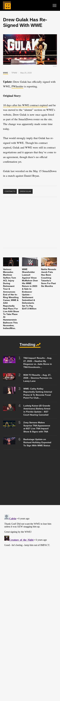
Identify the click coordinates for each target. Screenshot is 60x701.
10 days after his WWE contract (21, 105)
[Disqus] (30, 551)
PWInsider (17, 86)
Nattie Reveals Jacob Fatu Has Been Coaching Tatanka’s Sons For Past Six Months (48, 277)
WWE (5, 73)
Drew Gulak (25, 191)
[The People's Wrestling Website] (7, 5)
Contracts (10, 191)
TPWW (14, 73)
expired (44, 105)
